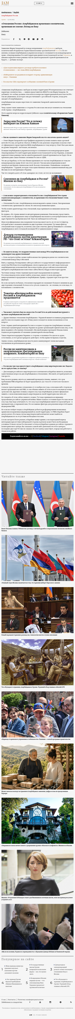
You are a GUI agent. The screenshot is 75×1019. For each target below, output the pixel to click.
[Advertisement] (37, 456)
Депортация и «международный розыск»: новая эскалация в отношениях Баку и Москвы (63, 969)
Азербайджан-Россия (9, 16)
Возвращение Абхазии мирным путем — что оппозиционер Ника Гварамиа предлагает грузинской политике (38, 982)
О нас (3, 1000)
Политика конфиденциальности (30, 1000)
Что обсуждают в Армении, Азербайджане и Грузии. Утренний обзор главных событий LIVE (33, 687)
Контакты (12, 1000)
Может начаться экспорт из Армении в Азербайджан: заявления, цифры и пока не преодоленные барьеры (34, 792)
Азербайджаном (49, 48)
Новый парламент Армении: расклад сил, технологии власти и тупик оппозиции (29, 635)
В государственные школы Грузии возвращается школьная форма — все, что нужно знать (38, 969)
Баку (3, 34)
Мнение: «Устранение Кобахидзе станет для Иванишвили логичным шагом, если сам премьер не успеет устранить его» (37, 899)
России (58, 51)
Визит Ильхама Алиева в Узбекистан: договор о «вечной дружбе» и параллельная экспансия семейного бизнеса (36, 530)
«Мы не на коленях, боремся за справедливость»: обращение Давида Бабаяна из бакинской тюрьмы (35, 952)
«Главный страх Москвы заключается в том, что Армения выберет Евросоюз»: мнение (30, 583)
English (16, 12)
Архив (4, 19)
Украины (66, 55)
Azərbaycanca (6, 12)
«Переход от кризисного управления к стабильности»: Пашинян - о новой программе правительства (35, 739)
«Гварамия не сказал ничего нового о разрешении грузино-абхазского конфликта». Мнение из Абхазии (36, 846)
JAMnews (5, 31)
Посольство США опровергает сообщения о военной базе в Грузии (28, 82)
